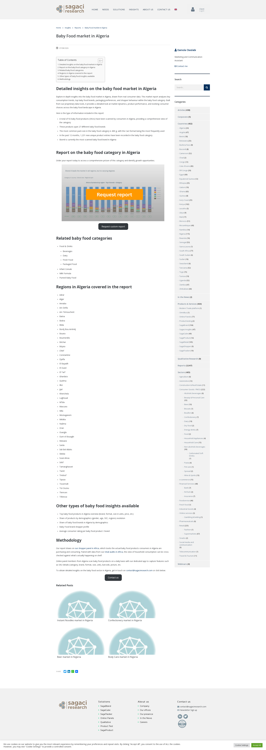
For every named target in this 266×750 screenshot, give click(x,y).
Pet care (187, 467)
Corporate (183, 117)
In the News (183, 297)
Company (144, 706)
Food (186, 434)
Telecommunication (187, 551)
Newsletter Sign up (188, 710)
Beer (186, 404)
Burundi (182, 149)
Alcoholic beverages (192, 393)
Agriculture (183, 376)
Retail (181, 525)
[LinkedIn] (180, 716)
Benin (181, 136)
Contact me (182, 66)
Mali (181, 217)
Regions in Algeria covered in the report (75, 73)
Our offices (145, 710)
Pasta (186, 462)
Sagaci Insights (185, 329)
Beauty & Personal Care (194, 397)
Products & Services (187, 304)
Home (95, 9)
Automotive (184, 381)
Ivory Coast (184, 200)
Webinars (182, 564)
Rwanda (182, 238)
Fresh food (184, 504)
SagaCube (183, 333)
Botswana (183, 140)
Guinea (182, 195)
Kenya (182, 204)
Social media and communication (186, 543)
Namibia (182, 229)
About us (148, 9)
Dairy (186, 421)
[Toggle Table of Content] (99, 60)
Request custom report (113, 226)
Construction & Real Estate (190, 385)
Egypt (181, 174)
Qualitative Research (188, 358)
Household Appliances (193, 438)
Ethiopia (182, 183)
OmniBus (183, 312)
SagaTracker (184, 350)
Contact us (163, 9)
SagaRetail (183, 342)
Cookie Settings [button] (241, 745)
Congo (182, 162)
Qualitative (105, 722)
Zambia (182, 284)
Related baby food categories (71, 70)
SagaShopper (185, 346)
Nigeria (182, 234)
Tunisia (182, 276)
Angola (182, 132)
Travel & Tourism (186, 556)
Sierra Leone (184, 246)
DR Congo (183, 170)
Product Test (106, 726)
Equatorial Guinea (187, 179)
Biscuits (187, 408)
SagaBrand (184, 325)
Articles (181, 110)
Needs (105, 9)
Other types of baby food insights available (77, 76)
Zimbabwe (183, 289)
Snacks (182, 538)
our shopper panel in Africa (87, 548)
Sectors (181, 372)
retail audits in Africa (114, 552)
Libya (181, 212)
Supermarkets (190, 534)
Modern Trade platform (189, 308)
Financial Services (186, 483)
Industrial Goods (186, 509)
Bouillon (187, 413)
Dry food (188, 425)
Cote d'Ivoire (184, 166)
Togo (181, 272)
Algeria (182, 128)
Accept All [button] (257, 745)
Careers (143, 722)
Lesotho (182, 208)
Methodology (64, 79)
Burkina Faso (184, 145)
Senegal (182, 242)
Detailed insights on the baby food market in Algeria (80, 64)
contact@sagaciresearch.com (139, 570)
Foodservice (184, 500)
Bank (186, 488)
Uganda (182, 280)
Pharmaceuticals (186, 521)
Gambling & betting (192, 517)
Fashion (187, 529)
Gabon (182, 187)
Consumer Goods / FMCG (190, 389)
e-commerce (184, 479)
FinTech (187, 492)
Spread (187, 471)
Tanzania (183, 268)
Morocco (183, 221)
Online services (185, 513)
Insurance (188, 496)
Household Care (191, 442)
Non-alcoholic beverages (194, 447)
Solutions (119, 9)
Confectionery (190, 417)
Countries (182, 123)
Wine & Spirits (190, 475)
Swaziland (183, 263)
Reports (181, 365)
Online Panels (185, 316)
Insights (134, 9)
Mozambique (184, 225)
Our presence (146, 714)
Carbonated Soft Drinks (196, 454)
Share (58, 671)
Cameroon (183, 153)
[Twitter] (185, 716)
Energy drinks (190, 429)
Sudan (182, 259)
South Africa (184, 250)
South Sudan (184, 255)
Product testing (185, 321)
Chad (181, 157)
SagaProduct (184, 338)
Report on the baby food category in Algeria (77, 67)
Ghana (182, 191)
